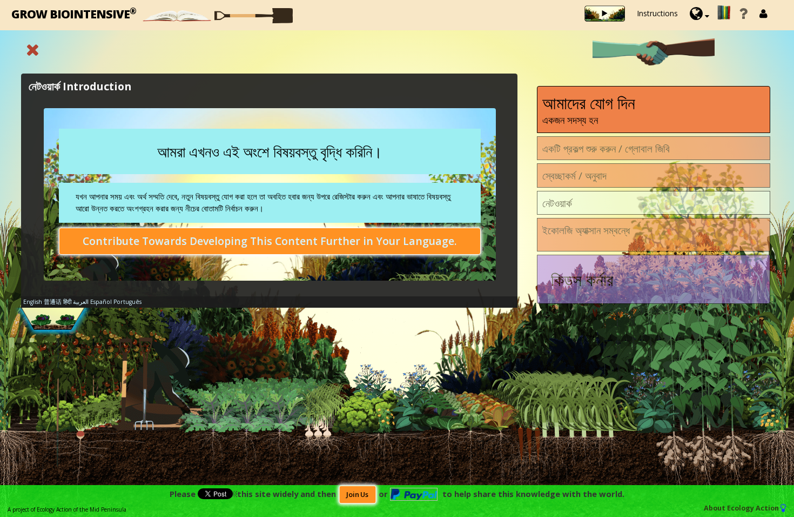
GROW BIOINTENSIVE (73, 13)
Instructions (657, 13)
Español (101, 302)
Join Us (357, 494)
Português (127, 302)
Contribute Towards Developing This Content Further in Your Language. (270, 241)
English (32, 302)
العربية (81, 302)
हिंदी (67, 302)
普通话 (53, 302)
